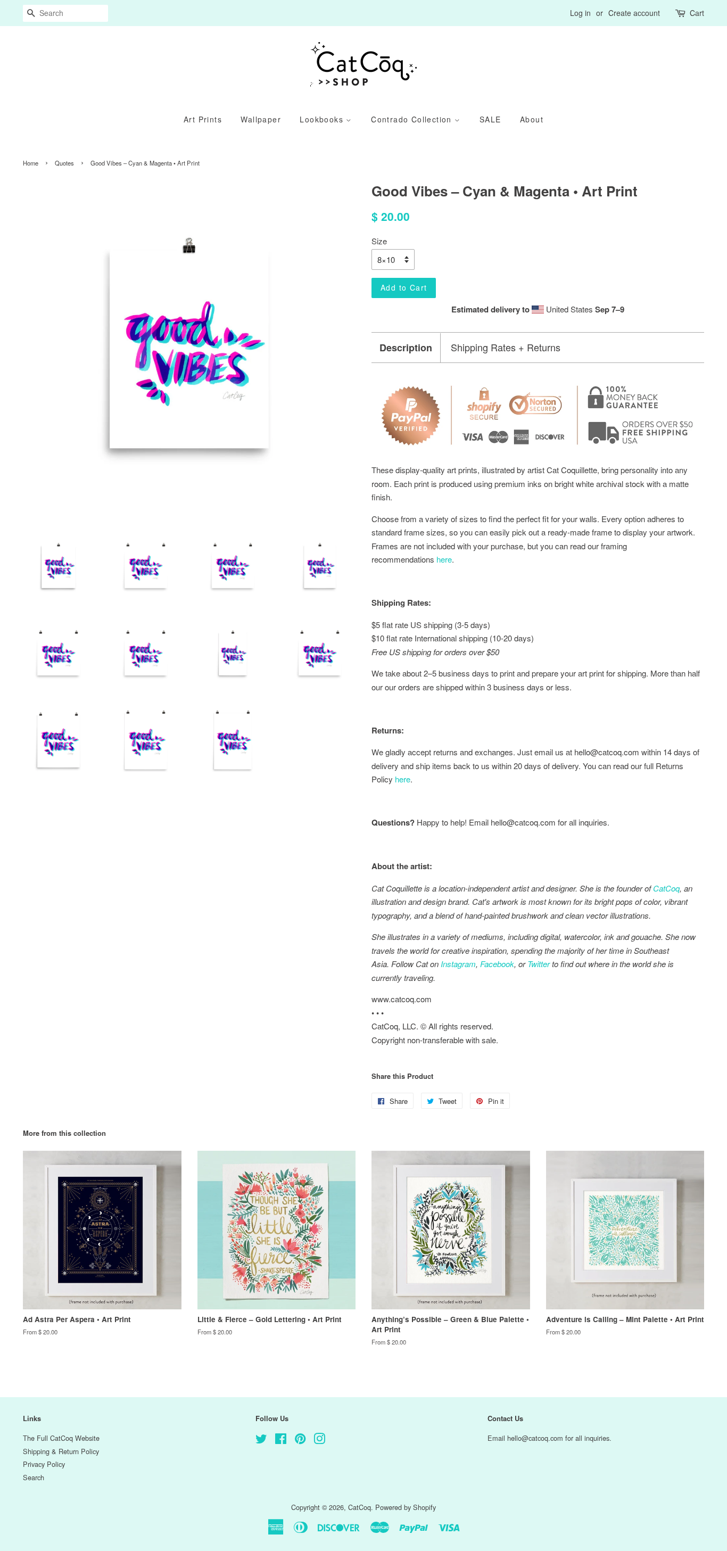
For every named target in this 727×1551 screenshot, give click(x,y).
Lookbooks (323, 119)
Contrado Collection (413, 119)
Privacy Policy (44, 1464)
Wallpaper (261, 119)
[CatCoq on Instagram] (319, 1441)
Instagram (458, 963)
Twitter (538, 963)
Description (405, 347)
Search (33, 1477)
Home (30, 163)
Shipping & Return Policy (61, 1451)
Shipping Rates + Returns (505, 347)
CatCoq (359, 1507)
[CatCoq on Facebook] (281, 1441)
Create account (634, 12)
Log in (580, 12)
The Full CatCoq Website (61, 1438)
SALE (490, 119)
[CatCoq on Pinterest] (300, 1441)
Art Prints (203, 119)
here (402, 779)
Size (379, 240)
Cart (697, 12)
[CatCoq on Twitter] (261, 1441)
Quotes (64, 163)
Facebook (497, 963)
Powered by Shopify (405, 1507)
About (531, 119)
